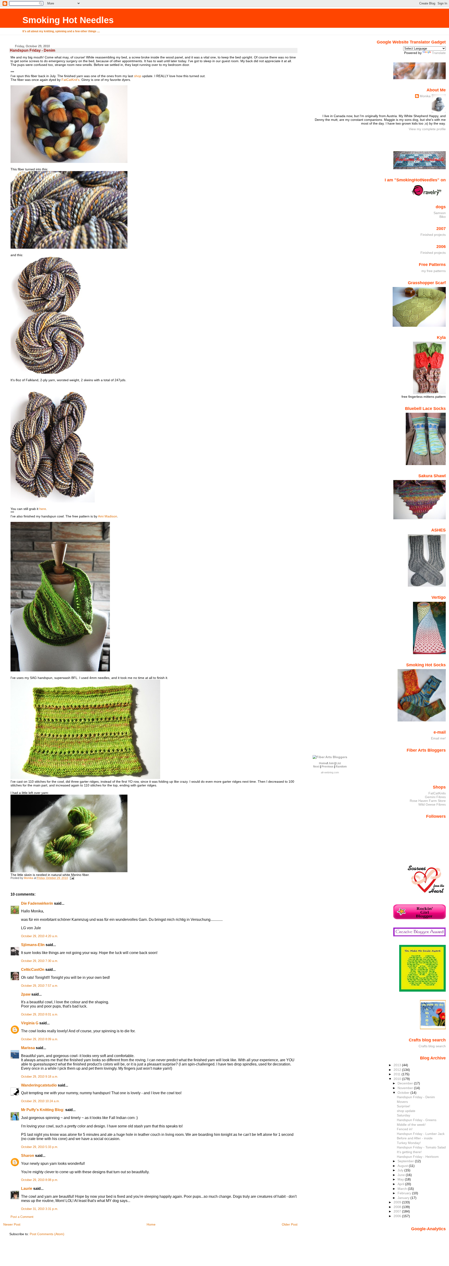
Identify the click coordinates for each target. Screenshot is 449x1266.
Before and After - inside (415, 1138)
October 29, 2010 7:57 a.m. (39, 985)
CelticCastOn (32, 970)
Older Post (289, 1224)
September (406, 1161)
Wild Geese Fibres (432, 804)
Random (341, 766)
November (406, 1088)
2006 (398, 1216)
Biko (442, 217)
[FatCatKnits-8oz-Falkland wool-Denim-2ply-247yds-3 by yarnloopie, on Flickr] (53, 501)
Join (331, 763)
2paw (25, 994)
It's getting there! (409, 1152)
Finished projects (433, 235)
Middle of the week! (411, 1124)
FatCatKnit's (71, 80)
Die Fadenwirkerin (37, 903)
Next (316, 766)
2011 (398, 1074)
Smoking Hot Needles (68, 20)
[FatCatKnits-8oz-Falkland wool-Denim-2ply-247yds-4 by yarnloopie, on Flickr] (69, 247)
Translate (439, 53)
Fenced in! (405, 1129)
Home (151, 1224)
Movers (402, 1102)
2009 (398, 1202)
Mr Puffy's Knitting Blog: (42, 1110)
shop (137, 76)
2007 (398, 1211)
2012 (398, 1070)
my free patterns (433, 271)
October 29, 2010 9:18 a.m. (39, 1076)
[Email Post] (72, 878)
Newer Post (11, 1224)
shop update (406, 1111)
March (403, 1189)
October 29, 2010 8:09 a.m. (39, 1039)
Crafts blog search (432, 1046)
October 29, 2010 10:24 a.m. (40, 1101)
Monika (425, 96)
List (338, 763)
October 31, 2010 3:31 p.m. (39, 1209)
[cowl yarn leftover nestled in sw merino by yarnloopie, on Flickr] (69, 871)
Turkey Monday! (409, 1143)
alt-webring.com (330, 772)
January (404, 1198)
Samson (440, 213)
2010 (398, 1079)
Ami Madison (107, 516)
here (42, 509)
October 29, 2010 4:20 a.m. (39, 936)
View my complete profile (427, 129)
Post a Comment (22, 1217)
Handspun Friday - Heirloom (418, 1156)
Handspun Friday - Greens (416, 1120)
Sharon (27, 1156)
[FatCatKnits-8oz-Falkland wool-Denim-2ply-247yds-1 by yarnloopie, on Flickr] (50, 372)
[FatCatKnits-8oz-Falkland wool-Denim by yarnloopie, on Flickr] (69, 162)
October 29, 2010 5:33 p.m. (39, 1147)
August (403, 1166)
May (401, 1179)
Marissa (28, 1048)
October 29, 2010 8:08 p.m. (39, 1180)
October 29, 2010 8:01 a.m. (39, 1014)
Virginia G (29, 1023)
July (401, 1170)
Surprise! (403, 1106)
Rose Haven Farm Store (428, 801)
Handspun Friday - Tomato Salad (421, 1147)
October (404, 1092)
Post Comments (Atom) (47, 1234)
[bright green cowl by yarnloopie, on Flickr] (60, 670)
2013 (398, 1065)
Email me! (438, 738)
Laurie (26, 1189)
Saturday (403, 1115)
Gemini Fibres (435, 797)
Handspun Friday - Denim (416, 1097)
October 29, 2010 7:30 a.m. (39, 961)
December (406, 1083)
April (401, 1184)
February (405, 1193)
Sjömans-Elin (33, 945)
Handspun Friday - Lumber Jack (421, 1134)
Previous (327, 766)
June (402, 1175)
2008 (398, 1207)
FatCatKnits (437, 793)
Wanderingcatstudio (39, 1085)
